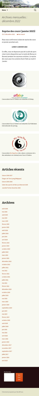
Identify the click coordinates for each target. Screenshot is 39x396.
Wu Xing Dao (13, 153)
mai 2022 (4, 271)
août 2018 (5, 323)
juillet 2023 (5, 252)
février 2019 (5, 317)
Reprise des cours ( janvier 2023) (18, 31)
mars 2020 (5, 302)
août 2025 (5, 215)
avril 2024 (5, 240)
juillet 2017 (5, 354)
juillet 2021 (5, 280)
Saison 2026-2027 (7, 175)
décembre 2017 (6, 345)
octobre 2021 (6, 277)
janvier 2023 (5, 258)
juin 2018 (4, 329)
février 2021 (5, 286)
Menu (4, 10)
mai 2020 (4, 298)
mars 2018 (5, 339)
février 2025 (5, 224)
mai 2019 (4, 314)
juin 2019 (4, 311)
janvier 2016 (5, 357)
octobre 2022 (6, 264)
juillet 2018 (5, 326)
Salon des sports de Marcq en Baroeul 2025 (15, 185)
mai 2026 (4, 212)
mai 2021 (4, 283)
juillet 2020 (5, 295)
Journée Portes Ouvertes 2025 (11, 188)
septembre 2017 (7, 351)
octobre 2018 (6, 320)
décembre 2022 (6, 261)
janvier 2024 (5, 246)
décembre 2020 (6, 289)
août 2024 (5, 230)
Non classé (21, 34)
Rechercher (7, 372)
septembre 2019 (7, 308)
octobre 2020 (6, 292)
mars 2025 (5, 221)
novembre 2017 (6, 348)
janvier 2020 (5, 305)
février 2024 (5, 243)
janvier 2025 (5, 227)
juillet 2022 (5, 267)
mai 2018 (4, 333)
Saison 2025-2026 (7, 182)
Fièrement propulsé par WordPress (12, 392)
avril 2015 (5, 360)
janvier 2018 (5, 342)
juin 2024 (4, 236)
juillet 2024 (5, 233)
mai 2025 (4, 218)
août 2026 (5, 209)
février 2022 (5, 274)
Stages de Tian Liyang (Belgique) (11, 178)
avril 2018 (5, 336)
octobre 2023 (6, 249)
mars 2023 (5, 255)
